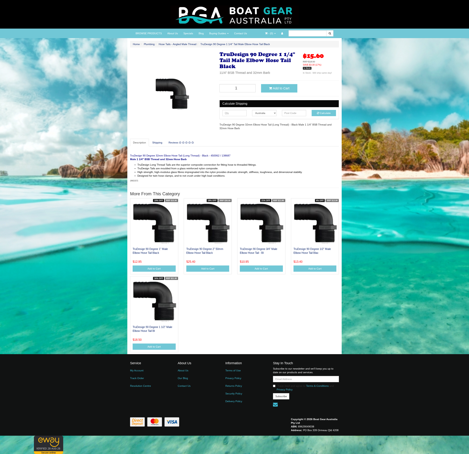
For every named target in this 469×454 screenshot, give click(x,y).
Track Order (137, 378)
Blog (201, 33)
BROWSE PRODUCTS (149, 33)
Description (139, 142)
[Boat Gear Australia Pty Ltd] (234, 14)
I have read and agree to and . (305, 387)
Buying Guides (218, 33)
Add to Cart (280, 88)
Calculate (325, 113)
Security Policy (233, 393)
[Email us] (275, 404)
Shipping (157, 142)
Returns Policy (233, 385)
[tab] (139, 142)
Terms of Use (233, 370)
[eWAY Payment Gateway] (48, 444)
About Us (172, 33)
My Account (136, 370)
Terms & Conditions (317, 385)
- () (270, 33)
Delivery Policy (233, 401)
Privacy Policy (233, 378)
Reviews (174, 142)
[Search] (329, 33)
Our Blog (183, 378)
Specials (188, 33)
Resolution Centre (140, 385)
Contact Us (240, 33)
